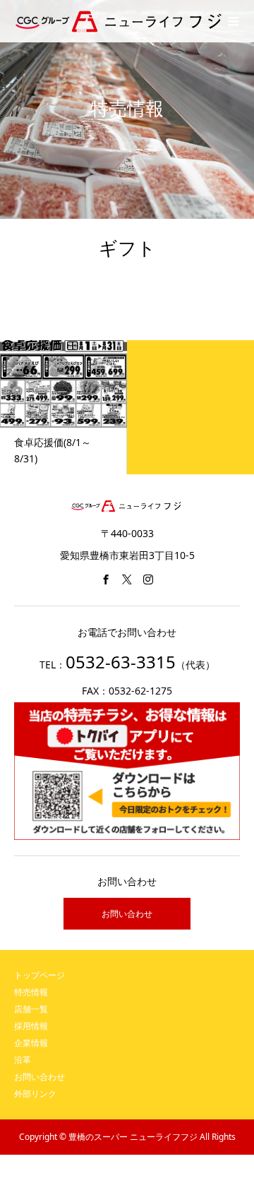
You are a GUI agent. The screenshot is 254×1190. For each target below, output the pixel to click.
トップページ (39, 975)
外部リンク (35, 1094)
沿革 (22, 1060)
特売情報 (31, 992)
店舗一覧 (31, 1009)
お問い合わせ (127, 914)
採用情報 (31, 1026)
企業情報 (31, 1043)
